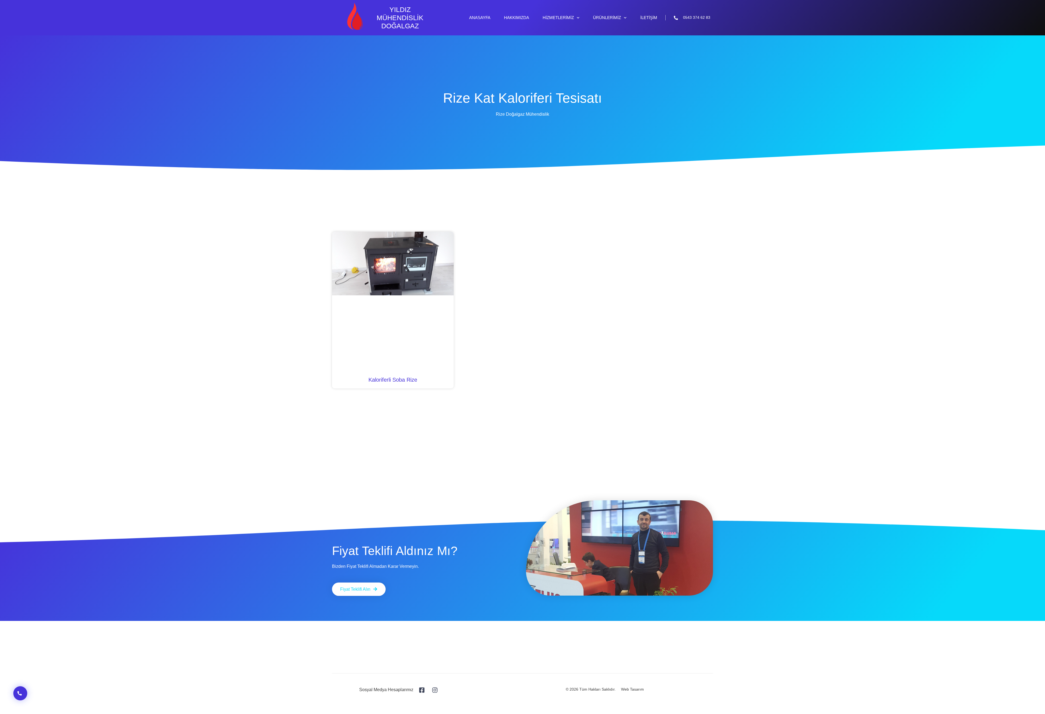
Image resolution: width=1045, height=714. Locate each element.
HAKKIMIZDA (516, 17)
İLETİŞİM (648, 17)
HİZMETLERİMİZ (558, 17)
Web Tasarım (632, 689)
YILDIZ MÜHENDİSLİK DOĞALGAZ (400, 18)
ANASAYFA (479, 17)
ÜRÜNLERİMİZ (607, 17)
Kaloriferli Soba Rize (392, 380)
